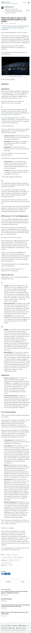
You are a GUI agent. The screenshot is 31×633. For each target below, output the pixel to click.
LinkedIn (9, 625)
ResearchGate (23, 625)
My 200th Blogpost (6, 599)
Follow (27, 10)
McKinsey (7, 93)
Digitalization (15, 554)
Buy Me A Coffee (21, 628)
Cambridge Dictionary (13, 117)
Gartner (5, 191)
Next (22, 581)
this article (18, 103)
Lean (7, 391)
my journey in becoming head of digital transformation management (15, 27)
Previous (8, 581)
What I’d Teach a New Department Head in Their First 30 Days (14, 613)
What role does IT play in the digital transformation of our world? (13, 19)
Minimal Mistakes (21, 630)
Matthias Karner (9, 2)
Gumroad (12, 628)
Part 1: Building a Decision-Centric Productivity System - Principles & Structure (14, 592)
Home (24, 2)
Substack (5, 628)
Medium (15, 625)
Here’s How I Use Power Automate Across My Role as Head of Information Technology (15, 605)
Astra (24, 303)
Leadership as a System (7, 557)
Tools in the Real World (18, 557)
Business (8, 554)
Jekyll (16, 630)
